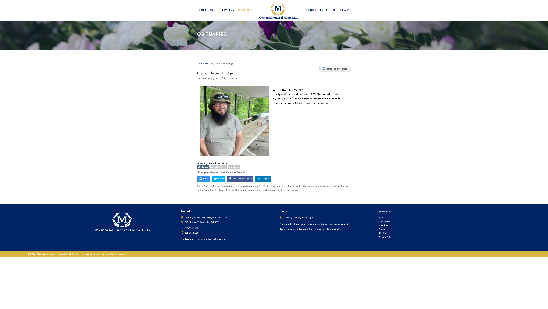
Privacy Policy (385, 237)
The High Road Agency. (112, 254)
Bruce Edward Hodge (215, 73)
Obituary (203, 167)
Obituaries (245, 10)
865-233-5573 (191, 228)
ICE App (344, 10)
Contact (331, 10)
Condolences (314, 10)
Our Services (384, 222)
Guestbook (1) (218, 167)
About (214, 10)
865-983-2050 (192, 233)
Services (226, 10)
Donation (233, 167)
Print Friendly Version (336, 69)
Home (203, 10)
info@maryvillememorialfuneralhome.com (204, 239)
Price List (383, 225)
